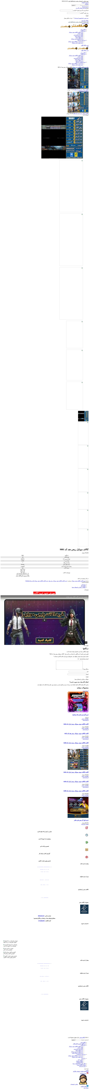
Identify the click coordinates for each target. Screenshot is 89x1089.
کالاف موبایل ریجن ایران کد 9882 (80, 113)
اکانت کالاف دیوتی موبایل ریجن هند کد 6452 (76, 733)
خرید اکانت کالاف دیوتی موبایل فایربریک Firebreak (36, 581)
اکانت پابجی (80, 33)
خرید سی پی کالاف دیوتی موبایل (75, 41)
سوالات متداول (79, 1061)
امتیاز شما (86, 659)
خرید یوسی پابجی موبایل (77, 42)
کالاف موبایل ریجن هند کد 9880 (81, 89)
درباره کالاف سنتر (44, 894)
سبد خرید (44, 873)
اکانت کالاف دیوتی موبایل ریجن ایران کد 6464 (76, 724)
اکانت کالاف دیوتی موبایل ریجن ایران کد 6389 (76, 791)
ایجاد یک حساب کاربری (81, 8)
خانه (87, 67)
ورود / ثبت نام (82, 1066)
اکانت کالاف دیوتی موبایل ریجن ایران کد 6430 (76, 781)
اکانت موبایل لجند (79, 36)
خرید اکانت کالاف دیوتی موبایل (76, 32)
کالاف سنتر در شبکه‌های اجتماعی (44, 899)
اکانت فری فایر (78, 35)
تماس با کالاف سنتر (44, 892)
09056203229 (41, 915)
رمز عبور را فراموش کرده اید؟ (81, 18)
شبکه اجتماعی (79, 1062)
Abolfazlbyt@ (41, 920)
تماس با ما (80, 1059)
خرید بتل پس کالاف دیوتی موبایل (44, 926)
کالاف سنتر (82, 1037)
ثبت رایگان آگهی (84, 45)
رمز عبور (84, 13)
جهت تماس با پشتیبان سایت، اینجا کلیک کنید (78, 1)
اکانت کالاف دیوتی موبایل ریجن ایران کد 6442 (76, 772)
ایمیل (87, 674)
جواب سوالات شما (44, 881)
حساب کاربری (44, 886)
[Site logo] (79, 27)
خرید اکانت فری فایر (44, 938)
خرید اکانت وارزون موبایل (77, 39)
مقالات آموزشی (84, 20)
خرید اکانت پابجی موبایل (44, 936)
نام (87, 671)
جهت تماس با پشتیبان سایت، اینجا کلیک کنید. (78, 22)
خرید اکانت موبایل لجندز (44, 933)
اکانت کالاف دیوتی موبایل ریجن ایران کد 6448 (76, 743)
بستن (87, 1070)
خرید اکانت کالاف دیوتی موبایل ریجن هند (58, 581)
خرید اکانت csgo (79, 37)
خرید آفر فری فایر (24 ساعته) (80, 714)
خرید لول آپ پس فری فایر (81, 820)
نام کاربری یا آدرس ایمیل (80, 10)
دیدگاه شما (85, 669)
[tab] (43, 584)
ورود (87, 15)
